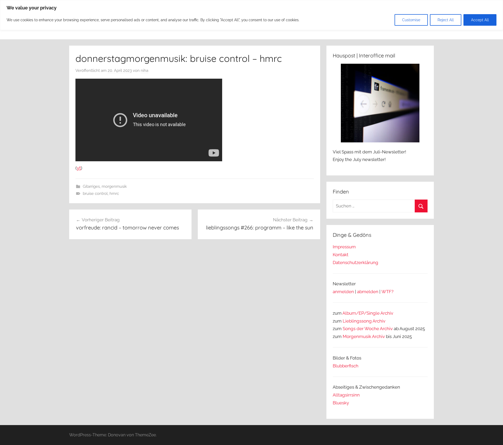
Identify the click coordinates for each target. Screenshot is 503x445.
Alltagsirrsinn (346, 395)
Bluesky (341, 402)
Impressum (344, 246)
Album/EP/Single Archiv (367, 313)
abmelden (367, 291)
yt (79, 168)
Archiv (379, 321)
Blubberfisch (345, 365)
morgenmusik (114, 186)
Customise (411, 20)
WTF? (387, 291)
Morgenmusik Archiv (364, 336)
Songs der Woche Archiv (368, 328)
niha (144, 70)
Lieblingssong (357, 321)
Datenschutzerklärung (355, 262)
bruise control (95, 193)
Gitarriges (91, 186)
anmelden (343, 291)
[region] (251, 15)
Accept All (480, 20)
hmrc (114, 193)
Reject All (446, 20)
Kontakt (340, 254)
